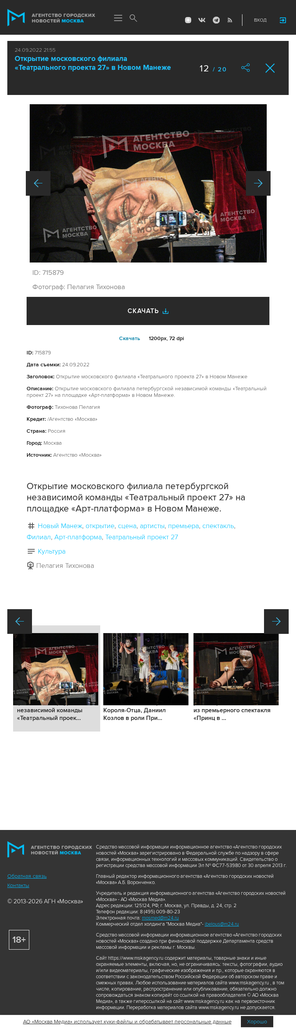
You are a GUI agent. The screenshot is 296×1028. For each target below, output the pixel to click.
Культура (52, 551)
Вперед (258, 183)
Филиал (39, 537)
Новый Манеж (60, 526)
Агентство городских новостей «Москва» (51, 18)
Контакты (18, 885)
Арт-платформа (78, 537)
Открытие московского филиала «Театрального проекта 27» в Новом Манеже (93, 63)
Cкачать (129, 338)
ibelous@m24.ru (222, 924)
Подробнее (56, 678)
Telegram (216, 20)
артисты (152, 526)
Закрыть (270, 68)
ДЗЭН (188, 20)
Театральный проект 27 (141, 537)
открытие (100, 526)
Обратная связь (27, 876)
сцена (127, 526)
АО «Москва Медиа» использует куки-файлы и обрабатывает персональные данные (127, 1021)
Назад (38, 183)
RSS (229, 20)
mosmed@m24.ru (160, 918)
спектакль (218, 526)
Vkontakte (202, 20)
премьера (183, 526)
